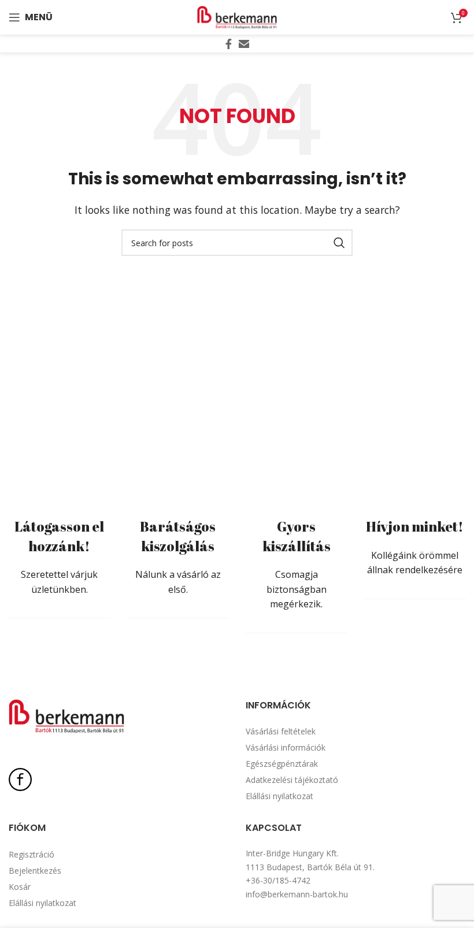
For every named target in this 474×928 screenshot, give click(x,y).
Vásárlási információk (285, 747)
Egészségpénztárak (282, 763)
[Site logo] (237, 16)
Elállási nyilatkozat (279, 795)
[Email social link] (244, 44)
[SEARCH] (339, 242)
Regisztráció (31, 854)
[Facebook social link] (228, 44)
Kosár (20, 886)
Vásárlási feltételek (281, 731)
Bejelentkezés (35, 870)
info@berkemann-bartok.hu (297, 894)
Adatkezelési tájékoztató (292, 779)
